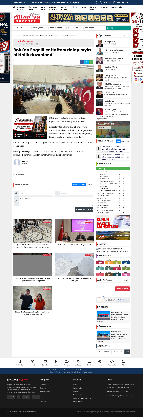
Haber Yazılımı (88, 372)
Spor (41, 398)
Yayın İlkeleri (77, 402)
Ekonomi (43, 388)
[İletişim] (105, 2)
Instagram (26, 397)
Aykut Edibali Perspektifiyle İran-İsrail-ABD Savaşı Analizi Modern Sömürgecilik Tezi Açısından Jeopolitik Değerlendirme (112, 115)
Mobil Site (19, 365)
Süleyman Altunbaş (113, 50)
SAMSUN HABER (21, 8)
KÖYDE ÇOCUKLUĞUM (112, 61)
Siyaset (42, 395)
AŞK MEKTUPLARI (110, 69)
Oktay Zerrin (110, 75)
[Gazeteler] (118, 2)
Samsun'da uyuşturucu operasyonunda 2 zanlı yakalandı (54, 2)
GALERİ (114, 7)
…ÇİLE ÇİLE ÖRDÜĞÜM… (112, 52)
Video (56, 365)
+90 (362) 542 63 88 (120, 391)
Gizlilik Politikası (78, 395)
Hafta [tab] (123, 141)
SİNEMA (83, 7)
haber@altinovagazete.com (123, 396)
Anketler (78, 365)
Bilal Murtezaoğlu (112, 84)
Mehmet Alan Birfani (114, 58)
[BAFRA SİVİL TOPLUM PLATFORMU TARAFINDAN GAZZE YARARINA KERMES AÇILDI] (113, 250)
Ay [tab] (128, 141)
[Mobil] (96, 2)
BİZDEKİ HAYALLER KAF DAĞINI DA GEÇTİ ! (115, 79)
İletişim (89, 365)
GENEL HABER (42, 8)
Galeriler (45, 365)
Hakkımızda (77, 388)
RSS (123, 365)
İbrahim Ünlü (110, 67)
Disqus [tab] (89, 185)
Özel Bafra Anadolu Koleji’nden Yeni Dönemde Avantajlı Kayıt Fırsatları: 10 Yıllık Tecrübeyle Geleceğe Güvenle (111, 149)
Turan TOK (109, 92)
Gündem (43, 385)
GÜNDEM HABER (92, 8)
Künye (100, 365)
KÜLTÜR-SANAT (64, 8)
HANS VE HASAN (110, 44)
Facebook (11, 397)
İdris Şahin (109, 101)
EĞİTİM (74, 7)
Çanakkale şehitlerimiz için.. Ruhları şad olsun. (117, 104)
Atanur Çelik (110, 109)
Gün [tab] (118, 141)
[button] (128, 7)
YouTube (36, 397)
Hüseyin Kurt (110, 41)
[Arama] (101, 2)
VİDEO (121, 7)
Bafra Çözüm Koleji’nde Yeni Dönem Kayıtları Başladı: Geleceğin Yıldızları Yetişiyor (113, 157)
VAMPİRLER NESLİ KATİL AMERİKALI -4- (115, 96)
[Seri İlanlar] (114, 2)
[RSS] (128, 2)
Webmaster (112, 365)
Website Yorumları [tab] (79, 185)
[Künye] (123, 2)
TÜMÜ (126, 36)
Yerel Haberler (45, 391)
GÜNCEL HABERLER (53, 8)
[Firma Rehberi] (110, 2)
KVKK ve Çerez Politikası (82, 398)
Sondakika (32, 365)
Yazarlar (67, 365)
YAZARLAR (103, 7)
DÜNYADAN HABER (32, 8)
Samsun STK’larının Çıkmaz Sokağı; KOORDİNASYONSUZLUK (116, 87)
